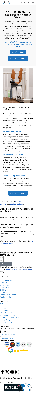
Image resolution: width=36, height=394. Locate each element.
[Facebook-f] (2, 372)
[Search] (25, 2)
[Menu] (33, 2)
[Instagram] (17, 372)
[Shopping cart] (28, 2)
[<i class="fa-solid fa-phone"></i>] (22, 2)
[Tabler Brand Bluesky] (22, 372)
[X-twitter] (7, 372)
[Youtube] (12, 372)
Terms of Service (26, 269)
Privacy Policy (11, 269)
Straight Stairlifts (16, 204)
